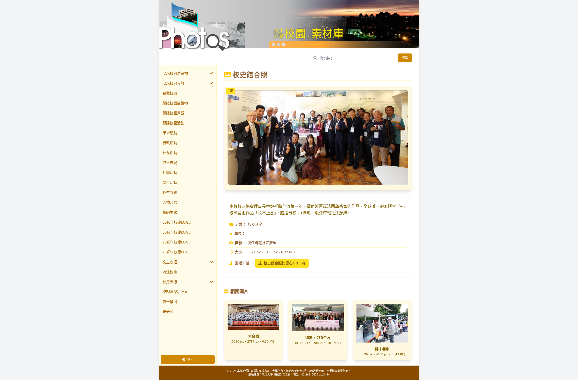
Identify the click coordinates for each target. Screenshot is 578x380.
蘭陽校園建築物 (175, 103)
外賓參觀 (170, 192)
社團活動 (170, 172)
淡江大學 (267, 374)
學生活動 (170, 182)
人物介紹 (170, 202)
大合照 (253, 336)
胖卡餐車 (382, 349)
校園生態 (170, 212)
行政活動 (170, 142)
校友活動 (170, 152)
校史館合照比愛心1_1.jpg (284, 263)
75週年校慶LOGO (177, 252)
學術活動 (170, 132)
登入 (190, 359)
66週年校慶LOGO (177, 232)
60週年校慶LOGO (177, 222)
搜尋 (405, 58)
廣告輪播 (170, 301)
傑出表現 (170, 162)
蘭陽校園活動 (173, 122)
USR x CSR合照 (317, 337)
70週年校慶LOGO (177, 242)
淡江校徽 (170, 271)
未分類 (168, 311)
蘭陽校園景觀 (173, 113)
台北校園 (170, 93)
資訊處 (277, 374)
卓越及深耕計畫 (175, 291)
